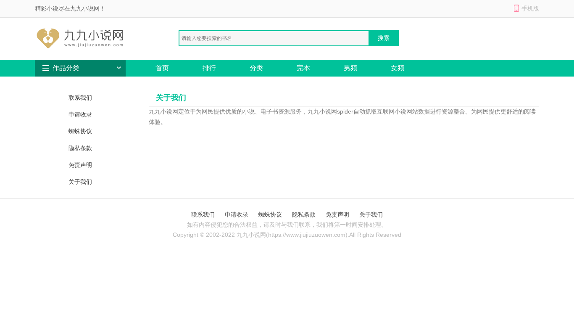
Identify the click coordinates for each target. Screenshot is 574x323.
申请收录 (80, 114)
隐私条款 (80, 148)
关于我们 (80, 181)
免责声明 (80, 165)
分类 (256, 67)
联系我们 (80, 97)
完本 (303, 67)
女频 (397, 67)
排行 (209, 67)
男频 (350, 67)
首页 (162, 67)
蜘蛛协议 (80, 131)
